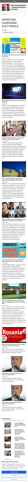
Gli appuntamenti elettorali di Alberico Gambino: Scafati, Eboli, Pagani (13, 138)
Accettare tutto (14, 472)
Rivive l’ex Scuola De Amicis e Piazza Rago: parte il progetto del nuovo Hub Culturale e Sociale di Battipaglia (20, 446)
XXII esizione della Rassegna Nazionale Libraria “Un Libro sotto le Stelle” (20, 439)
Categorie (4, 30)
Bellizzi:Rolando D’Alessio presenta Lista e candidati (14, 101)
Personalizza (14, 475)
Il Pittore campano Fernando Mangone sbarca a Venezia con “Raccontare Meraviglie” (20, 432)
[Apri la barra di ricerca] (25, 14)
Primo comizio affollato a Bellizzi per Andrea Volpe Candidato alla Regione (12, 179)
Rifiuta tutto (14, 479)
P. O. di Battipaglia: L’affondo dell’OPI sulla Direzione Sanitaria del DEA (20, 424)
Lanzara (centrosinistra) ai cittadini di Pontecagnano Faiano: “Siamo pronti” (13, 260)
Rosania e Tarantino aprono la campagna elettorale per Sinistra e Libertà (13, 345)
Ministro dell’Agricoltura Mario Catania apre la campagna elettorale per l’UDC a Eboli (13, 302)
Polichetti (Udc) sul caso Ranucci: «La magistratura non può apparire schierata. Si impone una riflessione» (20, 454)
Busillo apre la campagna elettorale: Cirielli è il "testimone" (12, 403)
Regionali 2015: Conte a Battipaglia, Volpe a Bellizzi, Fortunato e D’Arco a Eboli (13, 220)
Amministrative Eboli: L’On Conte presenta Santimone (14, 55)
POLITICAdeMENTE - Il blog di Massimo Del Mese (18, 7)
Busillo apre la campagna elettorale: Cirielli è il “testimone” (12, 374)
